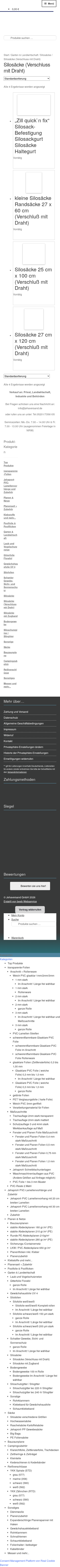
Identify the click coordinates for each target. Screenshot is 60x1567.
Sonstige (8, 641)
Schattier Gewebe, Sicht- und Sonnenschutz (11, 584)
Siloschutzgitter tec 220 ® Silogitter (32, 1388)
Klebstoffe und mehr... (10, 516)
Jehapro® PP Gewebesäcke (26, 1429)
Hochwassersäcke (20, 1421)
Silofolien (9, 572)
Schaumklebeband (23, 1408)
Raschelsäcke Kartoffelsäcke (26, 1425)
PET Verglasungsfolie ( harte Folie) (33, 1099)
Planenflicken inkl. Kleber (24, 1252)
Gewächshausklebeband (24, 1528)
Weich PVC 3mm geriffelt (27, 1103)
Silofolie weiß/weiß (24, 1301)
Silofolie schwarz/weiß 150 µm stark (33, 1314)
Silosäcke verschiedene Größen (28, 1417)
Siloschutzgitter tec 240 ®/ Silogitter (33, 1392)
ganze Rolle (25, 1008)
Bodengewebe (10, 623)
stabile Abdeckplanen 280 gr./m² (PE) (31, 1239)
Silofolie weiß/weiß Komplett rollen (35, 1305)
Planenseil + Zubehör (10, 507)
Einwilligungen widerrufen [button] (18, 759)
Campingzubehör (10, 662)
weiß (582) (19, 1487)
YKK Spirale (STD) (21, 1470)
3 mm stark (21, 1012)
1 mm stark (21, 979)
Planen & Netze (8, 499)
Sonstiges (9, 678)
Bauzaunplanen (19, 1223)
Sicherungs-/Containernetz (25, 1243)
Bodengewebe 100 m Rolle (28, 1371)
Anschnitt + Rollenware (23, 971)
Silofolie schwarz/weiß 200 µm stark (33, 1326)
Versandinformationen (17, 772)
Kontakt (8, 741)
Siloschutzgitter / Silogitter (25, 1384)
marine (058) (20, 1479)
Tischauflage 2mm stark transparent (33, 1116)
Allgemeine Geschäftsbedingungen (24, 723)
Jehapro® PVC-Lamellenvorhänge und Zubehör (10, 486)
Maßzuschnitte (18, 1111)
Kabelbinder (17, 1549)
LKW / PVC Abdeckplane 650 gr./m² (30, 1248)
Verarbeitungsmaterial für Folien (31, 1107)
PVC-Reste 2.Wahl (21, 1186)
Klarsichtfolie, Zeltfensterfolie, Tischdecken (34, 1450)
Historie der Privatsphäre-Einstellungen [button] (26, 753)
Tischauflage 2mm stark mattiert (31, 1120)
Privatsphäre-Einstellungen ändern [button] (23, 747)
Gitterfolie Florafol (9, 556)
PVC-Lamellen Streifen (26, 1033)
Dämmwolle (17, 1512)
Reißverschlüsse (10, 671)
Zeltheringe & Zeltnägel (23, 1454)
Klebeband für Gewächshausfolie (32, 1404)
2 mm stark (21, 996)
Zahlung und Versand (16, 712)
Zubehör (15, 1215)
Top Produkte (9, 464)
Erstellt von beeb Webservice (20, 901)
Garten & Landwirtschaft (24, 55)
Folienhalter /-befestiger (23, 1545)
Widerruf (8, 735)
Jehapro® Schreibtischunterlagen (32, 1169)
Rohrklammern (21, 1400)
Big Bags (15, 1433)
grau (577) (18, 1474)
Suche (15, 919)
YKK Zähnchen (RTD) (22, 1491)
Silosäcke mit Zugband (11, 614)
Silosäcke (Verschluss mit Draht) (10, 604)
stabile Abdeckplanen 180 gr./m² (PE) (31, 1227)
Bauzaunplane (10, 654)
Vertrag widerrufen (30, 909)
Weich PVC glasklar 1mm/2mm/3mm (33, 975)
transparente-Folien (11, 472)
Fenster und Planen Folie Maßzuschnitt (35, 1132)
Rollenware (24, 992)
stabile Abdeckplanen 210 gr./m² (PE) (31, 1231)
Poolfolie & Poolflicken (10, 525)
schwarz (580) (21, 1483)
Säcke (7, 647)
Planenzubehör (19, 1256)
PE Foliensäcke (19, 1437)
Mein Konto (17, 915)
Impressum (10, 729)
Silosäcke (45, 55)
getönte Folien (21, 1095)
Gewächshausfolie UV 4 (11, 565)
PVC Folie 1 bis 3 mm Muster (29, 1182)
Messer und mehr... (10, 685)
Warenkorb (17, 938)
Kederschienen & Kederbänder (27, 1462)
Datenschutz (11, 717)
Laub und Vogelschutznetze (10, 546)
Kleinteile (15, 1458)
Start (6, 55)
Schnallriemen (18, 1536)
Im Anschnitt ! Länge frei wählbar (36, 984)
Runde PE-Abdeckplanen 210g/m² (29, 1235)
